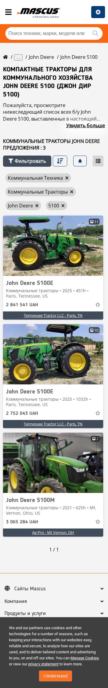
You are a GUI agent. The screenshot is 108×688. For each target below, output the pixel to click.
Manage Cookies (84, 658)
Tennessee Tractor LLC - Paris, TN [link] (53, 315)
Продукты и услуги (25, 613)
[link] (53, 246)
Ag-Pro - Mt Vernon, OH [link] (53, 532)
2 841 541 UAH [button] (22, 305)
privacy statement (43, 664)
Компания (15, 601)
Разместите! (98, 12)
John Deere (41, 57)
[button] (27, 161)
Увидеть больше (85, 125)
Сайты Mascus (30, 589)
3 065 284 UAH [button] (22, 522)
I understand (56, 676)
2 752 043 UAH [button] (22, 413)
